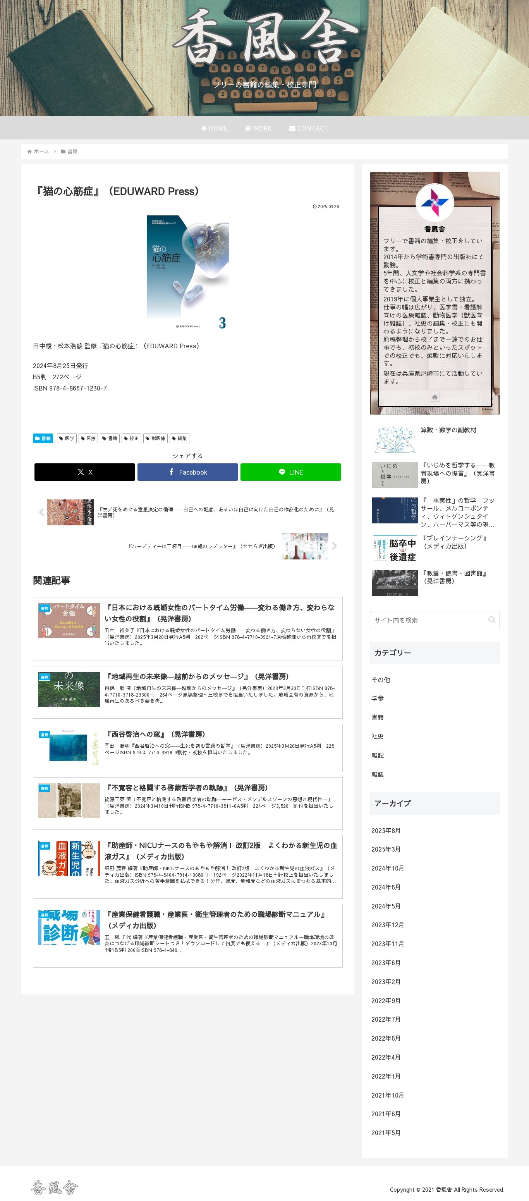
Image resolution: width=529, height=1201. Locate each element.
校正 (134, 438)
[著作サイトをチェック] (435, 397)
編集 (182, 438)
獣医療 (158, 438)
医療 (91, 438)
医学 (69, 438)
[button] (492, 619)
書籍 (46, 438)
